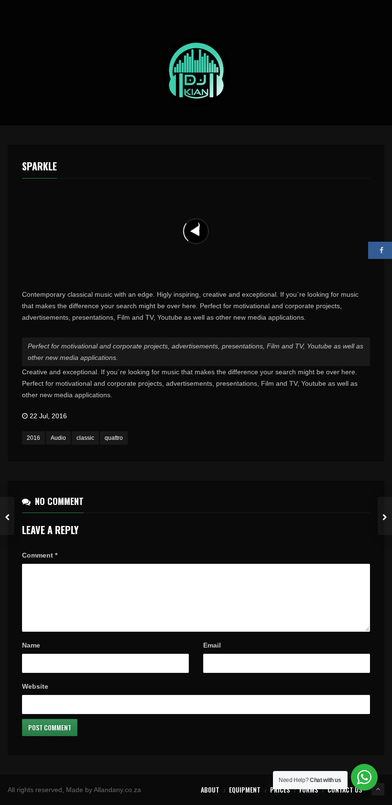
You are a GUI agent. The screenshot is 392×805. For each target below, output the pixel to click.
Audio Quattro (182, 194)
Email (212, 645)
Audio (58, 438)
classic (85, 438)
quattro (114, 438)
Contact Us (344, 789)
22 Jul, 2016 (48, 416)
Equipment (245, 789)
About (210, 789)
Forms (308, 789)
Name (31, 645)
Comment (39, 555)
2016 (33, 438)
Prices (280, 789)
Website (35, 686)
